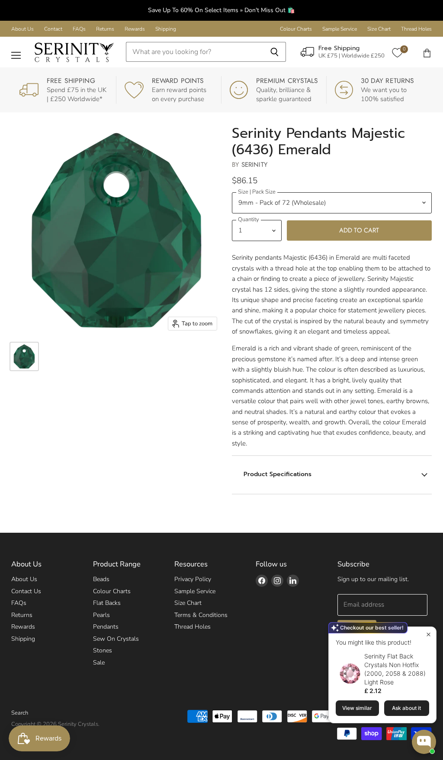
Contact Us (26, 591)
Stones (102, 650)
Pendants (106, 627)
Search (19, 713)
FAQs (79, 29)
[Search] (274, 52)
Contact (53, 29)
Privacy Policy (192, 579)
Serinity (254, 164)
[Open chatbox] (424, 742)
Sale (99, 662)
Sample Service (339, 29)
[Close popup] (428, 634)
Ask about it (406, 708)
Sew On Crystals (116, 639)
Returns (105, 29)
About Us (22, 29)
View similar (357, 708)
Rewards (135, 29)
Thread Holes (416, 29)
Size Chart (379, 29)
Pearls (101, 615)
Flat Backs (107, 603)
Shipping (165, 29)
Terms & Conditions (201, 615)
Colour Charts (296, 29)
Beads (101, 579)
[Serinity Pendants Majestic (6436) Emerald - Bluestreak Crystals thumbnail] (24, 356)
